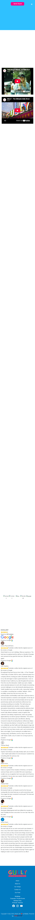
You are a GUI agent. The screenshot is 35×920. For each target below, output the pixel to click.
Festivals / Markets (17, 902)
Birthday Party (17, 900)
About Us (17, 883)
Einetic (26, 913)
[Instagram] (17, 906)
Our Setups (17, 886)
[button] (17, 4)
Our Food (17, 892)
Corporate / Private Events (17, 898)
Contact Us (17, 889)
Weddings (17, 896)
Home (17, 880)
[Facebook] (13, 906)
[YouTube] (21, 906)
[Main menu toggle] (31, 4)
